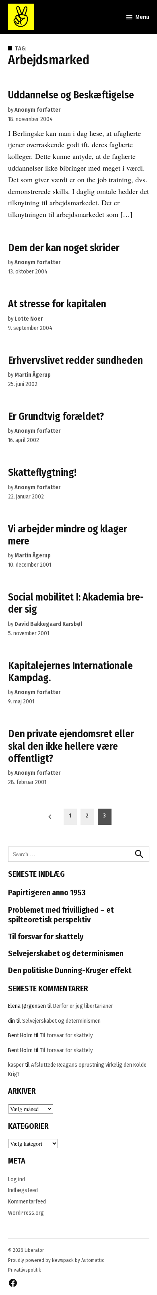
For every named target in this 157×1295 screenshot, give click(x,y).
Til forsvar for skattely (45, 936)
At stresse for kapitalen (57, 304)
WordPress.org (26, 1213)
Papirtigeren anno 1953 (47, 892)
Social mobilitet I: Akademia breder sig (76, 603)
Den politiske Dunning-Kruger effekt (70, 970)
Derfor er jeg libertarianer (83, 1006)
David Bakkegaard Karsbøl (48, 624)
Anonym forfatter (37, 109)
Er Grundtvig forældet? (56, 416)
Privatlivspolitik (24, 1270)
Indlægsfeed (23, 1190)
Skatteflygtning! (42, 472)
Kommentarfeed (27, 1201)
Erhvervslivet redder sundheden (75, 360)
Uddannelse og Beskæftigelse (71, 95)
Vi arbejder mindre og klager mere (67, 535)
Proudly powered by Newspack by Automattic (56, 1260)
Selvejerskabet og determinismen (66, 953)
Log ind (16, 1179)
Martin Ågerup (32, 374)
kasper (16, 1064)
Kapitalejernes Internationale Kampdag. (70, 671)
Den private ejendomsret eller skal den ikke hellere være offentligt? (71, 746)
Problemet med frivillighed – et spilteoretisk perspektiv (61, 914)
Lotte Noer (28, 318)
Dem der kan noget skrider (64, 248)
